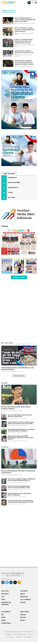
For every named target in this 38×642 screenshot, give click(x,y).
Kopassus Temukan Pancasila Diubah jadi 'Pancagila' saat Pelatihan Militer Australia (23, 41)
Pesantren (5, 447)
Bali (2, 614)
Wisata (22, 620)
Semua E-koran (19, 277)
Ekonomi (23, 617)
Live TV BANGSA (25, 599)
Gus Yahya (11, 197)
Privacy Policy (10, 637)
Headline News (6, 623)
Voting (10, 192)
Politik (3, 617)
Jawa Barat (23, 591)
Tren (2, 596)
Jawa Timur (5, 591)
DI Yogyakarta (5, 611)
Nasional (4, 383)
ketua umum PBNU (14, 182)
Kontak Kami (27, 637)
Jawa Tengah (24, 611)
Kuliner (3, 620)
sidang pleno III (13, 187)
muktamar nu (12, 177)
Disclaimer (30, 634)
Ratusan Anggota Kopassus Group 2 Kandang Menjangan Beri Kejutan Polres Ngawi (25, 19)
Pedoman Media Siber (20, 634)
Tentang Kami (8, 634)
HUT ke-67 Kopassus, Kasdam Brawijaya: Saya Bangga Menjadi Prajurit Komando (24, 29)
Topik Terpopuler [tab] (9, 173)
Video (3, 599)
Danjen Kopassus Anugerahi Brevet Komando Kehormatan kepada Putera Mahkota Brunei (24, 62)
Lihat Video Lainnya (19, 375)
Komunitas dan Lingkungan (6, 603)
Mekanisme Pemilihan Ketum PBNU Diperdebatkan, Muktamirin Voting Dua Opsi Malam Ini (20, 437)
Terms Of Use (19, 637)
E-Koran (4, 226)
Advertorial (24, 596)
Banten (22, 593)
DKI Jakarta (5, 593)
